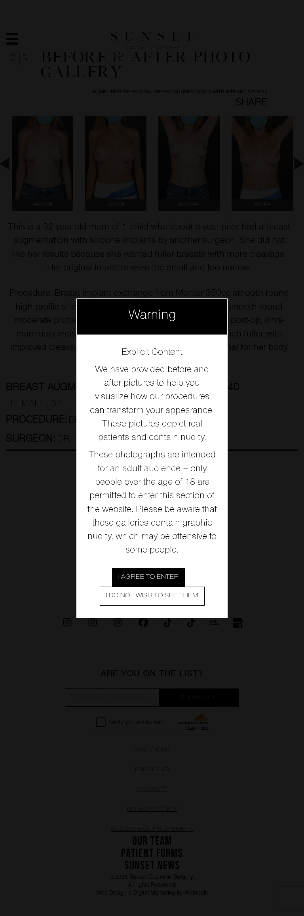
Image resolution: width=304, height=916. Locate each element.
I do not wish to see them (152, 596)
